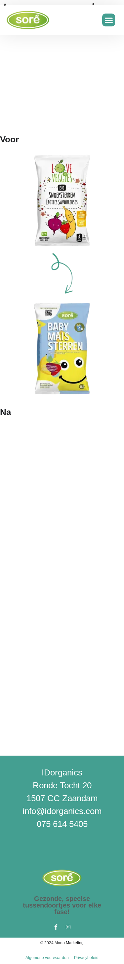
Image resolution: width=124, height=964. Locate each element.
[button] (108, 20)
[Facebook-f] (56, 927)
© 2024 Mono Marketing (62, 943)
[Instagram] (68, 927)
